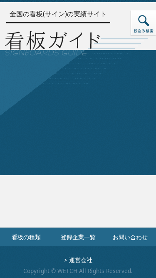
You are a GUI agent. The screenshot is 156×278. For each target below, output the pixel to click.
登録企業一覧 (78, 237)
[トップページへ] (52, 42)
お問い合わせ (130, 237)
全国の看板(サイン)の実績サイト (58, 13)
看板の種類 (26, 237)
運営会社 (80, 260)
